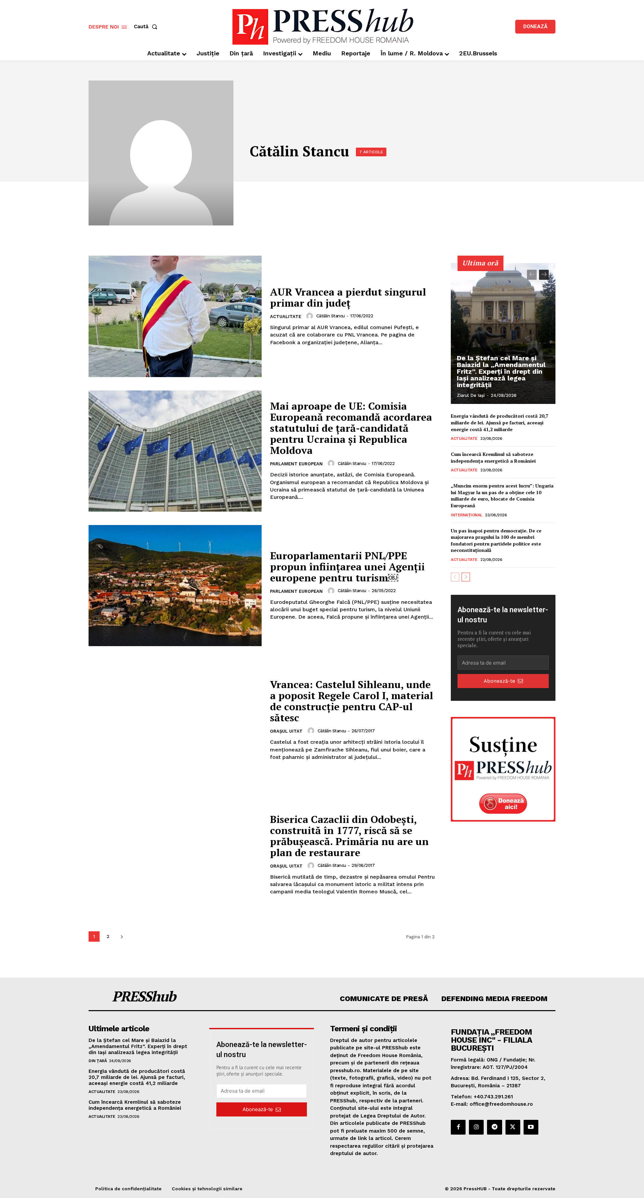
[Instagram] (476, 1127)
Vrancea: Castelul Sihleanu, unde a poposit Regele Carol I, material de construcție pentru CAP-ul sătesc (351, 701)
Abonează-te (499, 681)
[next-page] (121, 936)
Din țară (98, 1060)
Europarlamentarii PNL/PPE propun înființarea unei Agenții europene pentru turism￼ (347, 566)
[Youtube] (531, 1127)
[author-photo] (310, 316)
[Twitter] (512, 1127)
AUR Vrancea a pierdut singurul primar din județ (348, 297)
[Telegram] (494, 1127)
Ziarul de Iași (471, 395)
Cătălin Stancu (330, 315)
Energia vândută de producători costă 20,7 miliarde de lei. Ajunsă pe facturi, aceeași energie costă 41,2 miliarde (499, 422)
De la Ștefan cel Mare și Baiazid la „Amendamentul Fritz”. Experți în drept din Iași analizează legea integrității (501, 371)
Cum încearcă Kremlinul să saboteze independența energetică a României (493, 457)
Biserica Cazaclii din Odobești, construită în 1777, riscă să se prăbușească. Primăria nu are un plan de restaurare (349, 836)
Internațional (466, 515)
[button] (147, 26)
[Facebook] (458, 1127)
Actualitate (285, 316)
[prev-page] (532, 275)
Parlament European (296, 463)
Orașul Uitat (286, 731)
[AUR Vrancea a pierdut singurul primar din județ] (175, 316)
